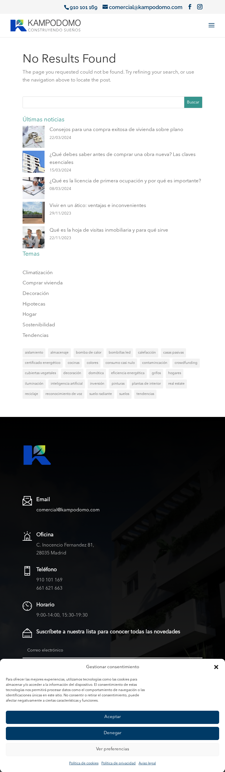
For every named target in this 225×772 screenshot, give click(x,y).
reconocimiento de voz (63, 394)
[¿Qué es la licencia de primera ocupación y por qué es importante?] (34, 189)
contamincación (154, 363)
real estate (176, 384)
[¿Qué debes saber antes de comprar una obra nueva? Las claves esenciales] (34, 163)
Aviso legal (147, 763)
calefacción (147, 352)
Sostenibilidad (39, 325)
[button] (216, 667)
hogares (174, 373)
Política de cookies (83, 763)
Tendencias (36, 335)
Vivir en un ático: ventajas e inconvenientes (98, 205)
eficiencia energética (127, 373)
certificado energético (42, 363)
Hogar (30, 314)
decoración (72, 373)
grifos (156, 373)
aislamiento (34, 352)
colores (92, 363)
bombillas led (120, 352)
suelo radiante (100, 394)
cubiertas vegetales (40, 373)
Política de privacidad (118, 763)
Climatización (38, 272)
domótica (96, 373)
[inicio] (45, 25)
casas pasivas (173, 352)
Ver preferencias (112, 749)
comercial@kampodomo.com (68, 510)
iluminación (34, 384)
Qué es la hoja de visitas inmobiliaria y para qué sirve (109, 230)
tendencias (145, 394)
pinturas (118, 384)
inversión (97, 384)
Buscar (193, 102)
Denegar (112, 733)
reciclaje (31, 394)
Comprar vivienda (43, 283)
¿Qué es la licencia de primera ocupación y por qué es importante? (125, 181)
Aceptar (112, 717)
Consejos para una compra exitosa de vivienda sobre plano (116, 129)
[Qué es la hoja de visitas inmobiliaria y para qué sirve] (34, 238)
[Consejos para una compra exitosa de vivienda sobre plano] (34, 138)
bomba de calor (88, 352)
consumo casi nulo (120, 363)
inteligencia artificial (67, 384)
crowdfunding (186, 363)
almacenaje (59, 352)
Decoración (36, 293)
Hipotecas (34, 304)
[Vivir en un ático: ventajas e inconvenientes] (34, 214)
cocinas (73, 363)
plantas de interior (146, 384)
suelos (124, 394)
